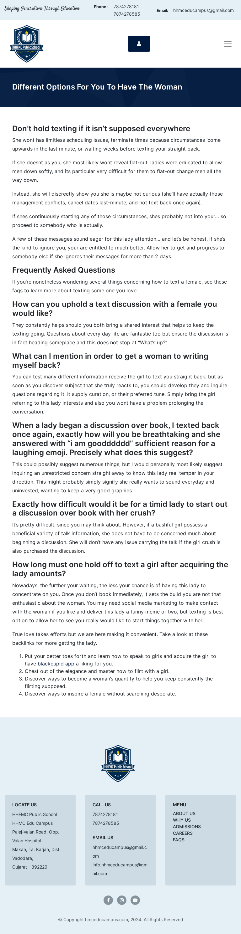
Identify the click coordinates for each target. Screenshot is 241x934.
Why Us (182, 820)
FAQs (179, 839)
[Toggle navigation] (227, 44)
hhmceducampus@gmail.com (203, 10)
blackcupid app (56, 663)
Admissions (187, 826)
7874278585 (127, 14)
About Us (184, 813)
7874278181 (126, 6)
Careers (183, 833)
